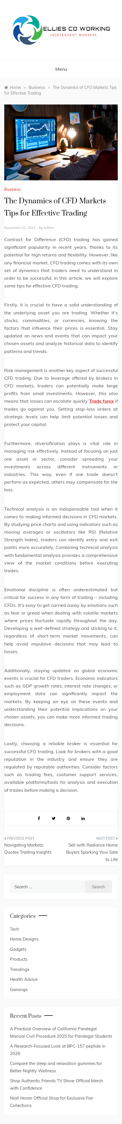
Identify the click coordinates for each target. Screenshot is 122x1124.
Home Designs (24, 939)
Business (12, 189)
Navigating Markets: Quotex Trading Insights (27, 848)
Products (18, 959)
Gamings (19, 989)
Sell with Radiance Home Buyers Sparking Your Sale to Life (92, 852)
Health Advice (23, 979)
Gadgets (18, 949)
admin (49, 227)
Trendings (19, 969)
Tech (14, 929)
